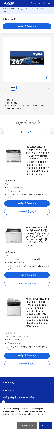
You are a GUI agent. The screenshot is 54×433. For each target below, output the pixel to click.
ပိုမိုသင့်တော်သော (27, 131)
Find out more (27, 426)
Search (44, 3)
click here (46, 417)
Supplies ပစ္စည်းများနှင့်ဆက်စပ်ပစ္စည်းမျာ (25, 9)
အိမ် (4, 9)
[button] (5, 87)
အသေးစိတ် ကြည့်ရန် (27, 211)
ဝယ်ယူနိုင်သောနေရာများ (27, 26)
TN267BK (6, 12)
